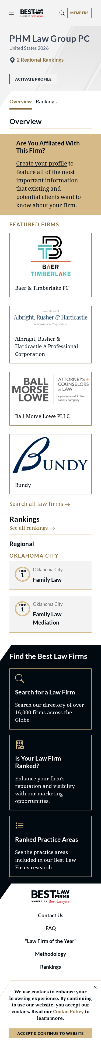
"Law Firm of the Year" (50, 941)
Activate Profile (33, 79)
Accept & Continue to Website (50, 1033)
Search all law (36, 504)
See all (29, 527)
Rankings (50, 967)
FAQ (51, 928)
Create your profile (41, 163)
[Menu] (11, 13)
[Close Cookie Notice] (92, 987)
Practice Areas (50, 846)
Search (50, 699)
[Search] (62, 13)
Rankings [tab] (46, 101)
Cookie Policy (68, 1011)
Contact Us (50, 915)
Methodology (50, 954)
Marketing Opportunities (50, 772)
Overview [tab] (20, 101)
